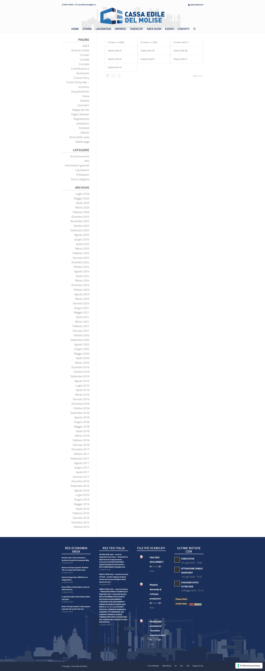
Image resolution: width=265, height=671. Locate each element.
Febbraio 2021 (81, 326)
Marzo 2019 (82, 394)
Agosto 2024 (81, 271)
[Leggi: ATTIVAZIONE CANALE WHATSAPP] (177, 569)
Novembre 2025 (79, 221)
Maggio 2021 (81, 312)
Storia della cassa (79, 137)
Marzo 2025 (82, 248)
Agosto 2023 (81, 294)
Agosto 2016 (81, 490)
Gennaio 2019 (81, 399)
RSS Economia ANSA (76, 550)
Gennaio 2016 (81, 518)
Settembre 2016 (79, 486)
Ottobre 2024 (81, 267)
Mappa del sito (80, 110)
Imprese (84, 100)
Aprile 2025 (82, 244)
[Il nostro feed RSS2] (195, 604)
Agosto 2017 (81, 463)
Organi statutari (80, 114)
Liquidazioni (82, 170)
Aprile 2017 (82, 472)
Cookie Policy (81, 78)
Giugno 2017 (81, 467)
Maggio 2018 (81, 426)
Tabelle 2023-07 (115, 50)
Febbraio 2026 (81, 212)
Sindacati (84, 128)
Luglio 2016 (82, 495)
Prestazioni (82, 175)
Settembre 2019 (79, 376)
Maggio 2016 (81, 504)
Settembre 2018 (79, 413)
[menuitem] (194, 5)
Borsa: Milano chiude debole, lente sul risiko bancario (75, 588)
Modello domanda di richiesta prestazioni (155, 591)
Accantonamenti (79, 156)
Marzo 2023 (82, 299)
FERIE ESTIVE (187, 558)
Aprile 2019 (82, 390)
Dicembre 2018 (80, 404)
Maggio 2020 (81, 353)
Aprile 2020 (82, 358)
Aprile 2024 (82, 276)
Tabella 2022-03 (148, 50)
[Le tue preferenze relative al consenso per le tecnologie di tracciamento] (249, 666)
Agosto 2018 (81, 417)
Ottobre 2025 (81, 226)
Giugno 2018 (81, 422)
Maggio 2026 (81, 198)
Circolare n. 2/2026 (116, 42)
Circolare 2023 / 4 (181, 42)
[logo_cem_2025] (132, 16)
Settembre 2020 (79, 340)
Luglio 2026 (82, 194)
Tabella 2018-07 (148, 59)
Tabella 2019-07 (115, 59)
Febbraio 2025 (81, 253)
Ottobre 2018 (81, 408)
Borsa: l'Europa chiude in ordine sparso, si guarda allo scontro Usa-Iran (76, 607)
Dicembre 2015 (80, 522)
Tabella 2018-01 (180, 59)
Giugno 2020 (81, 349)
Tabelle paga (82, 142)
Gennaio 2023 (81, 303)
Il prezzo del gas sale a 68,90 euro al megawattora (75, 578)
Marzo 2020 (82, 363)
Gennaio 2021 (81, 331)
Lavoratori (83, 105)
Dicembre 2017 (80, 449)
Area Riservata (196, 5)
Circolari (84, 55)
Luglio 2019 (82, 385)
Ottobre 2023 (81, 290)
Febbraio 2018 (81, 440)
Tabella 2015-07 (115, 67)
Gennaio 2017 (81, 477)
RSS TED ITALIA (114, 548)
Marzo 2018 (82, 436)
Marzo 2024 (82, 280)
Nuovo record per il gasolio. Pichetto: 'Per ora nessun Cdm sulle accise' (75, 568)
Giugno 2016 (81, 499)
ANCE (86, 46)
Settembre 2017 (79, 458)
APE (86, 161)
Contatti (84, 59)
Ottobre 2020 (81, 335)
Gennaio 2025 (81, 258)
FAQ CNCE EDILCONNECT (156, 560)
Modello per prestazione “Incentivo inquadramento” (156, 628)
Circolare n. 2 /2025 (149, 42)
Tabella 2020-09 (180, 50)
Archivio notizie (80, 50)
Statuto (85, 132)
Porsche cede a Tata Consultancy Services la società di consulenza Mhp (75, 558)
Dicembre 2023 (80, 285)
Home (85, 96)
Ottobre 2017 (81, 454)
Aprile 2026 (82, 203)
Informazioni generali (77, 165)
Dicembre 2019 (80, 367)
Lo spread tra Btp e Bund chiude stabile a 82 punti (76, 597)
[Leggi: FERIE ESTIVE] (177, 560)
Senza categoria (80, 179)
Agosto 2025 (81, 235)
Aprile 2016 (82, 509)
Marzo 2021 (82, 322)
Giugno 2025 (81, 239)
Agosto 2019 (81, 381)
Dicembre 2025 (80, 217)
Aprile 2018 (82, 431)
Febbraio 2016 (81, 513)
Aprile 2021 (82, 317)
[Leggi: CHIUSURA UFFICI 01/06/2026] (177, 583)
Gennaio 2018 (81, 445)
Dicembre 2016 (80, 481)
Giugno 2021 (81, 308)
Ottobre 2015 (81, 527)
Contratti (84, 64)
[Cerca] (193, 29)
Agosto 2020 (81, 344)
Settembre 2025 (79, 230)
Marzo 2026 (82, 207)
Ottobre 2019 (81, 372)
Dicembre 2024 (80, 262)
